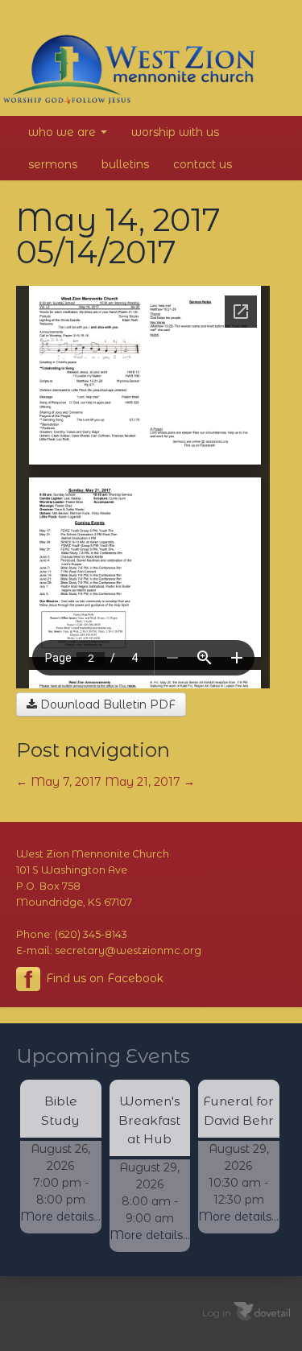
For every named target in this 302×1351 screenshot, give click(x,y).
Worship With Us (175, 132)
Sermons (52, 164)
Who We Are (63, 132)
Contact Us (202, 164)
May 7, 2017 (58, 782)
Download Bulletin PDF (106, 704)
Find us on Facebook (103, 978)
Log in (216, 1312)
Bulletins (125, 164)
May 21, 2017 (150, 782)
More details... (60, 1216)
